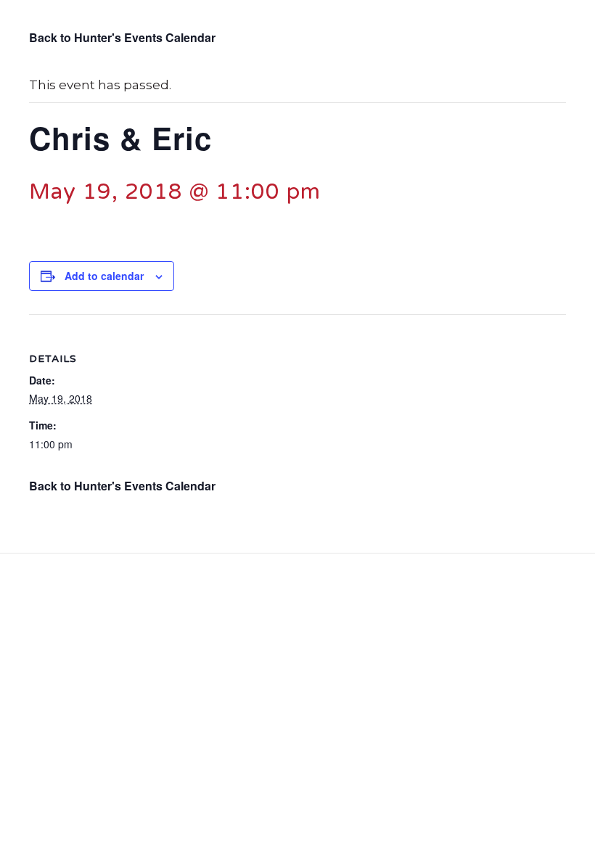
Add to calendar (104, 276)
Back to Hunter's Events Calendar (122, 37)
